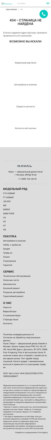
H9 (4, 229)
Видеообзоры (9, 311)
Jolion (6, 201)
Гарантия (7, 265)
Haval (5, 343)
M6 (4, 205)
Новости (7, 307)
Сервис (8, 271)
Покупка (9, 236)
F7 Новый (8, 197)
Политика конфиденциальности (18, 334)
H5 (4, 221)
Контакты (7, 323)
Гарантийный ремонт (13, 296)
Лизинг (6, 257)
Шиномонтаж (9, 284)
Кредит (6, 249)
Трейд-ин (7, 253)
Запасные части (11, 280)
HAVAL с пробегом (12, 245)
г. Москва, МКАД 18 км (25, 174)
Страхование (9, 261)
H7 (4, 225)
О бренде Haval (10, 319)
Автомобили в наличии (14, 241)
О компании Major (12, 315)
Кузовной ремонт (11, 288)
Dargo (6, 209)
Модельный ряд (15, 189)
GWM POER (8, 213)
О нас (7, 303)
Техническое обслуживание (17, 276)
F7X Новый (9, 193)
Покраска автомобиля (14, 292)
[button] (47, 3)
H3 (4, 217)
